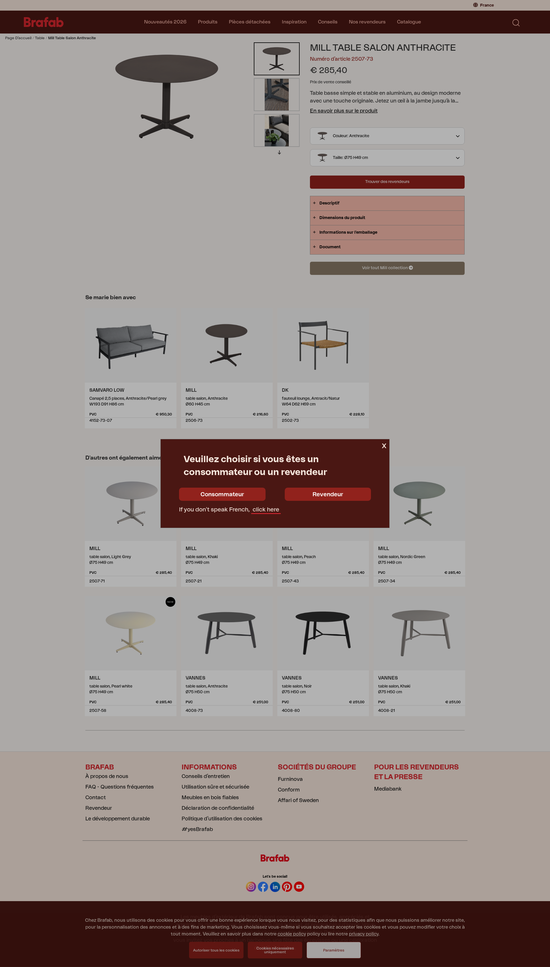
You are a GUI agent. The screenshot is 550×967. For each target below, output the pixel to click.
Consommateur (222, 494)
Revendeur (328, 494)
